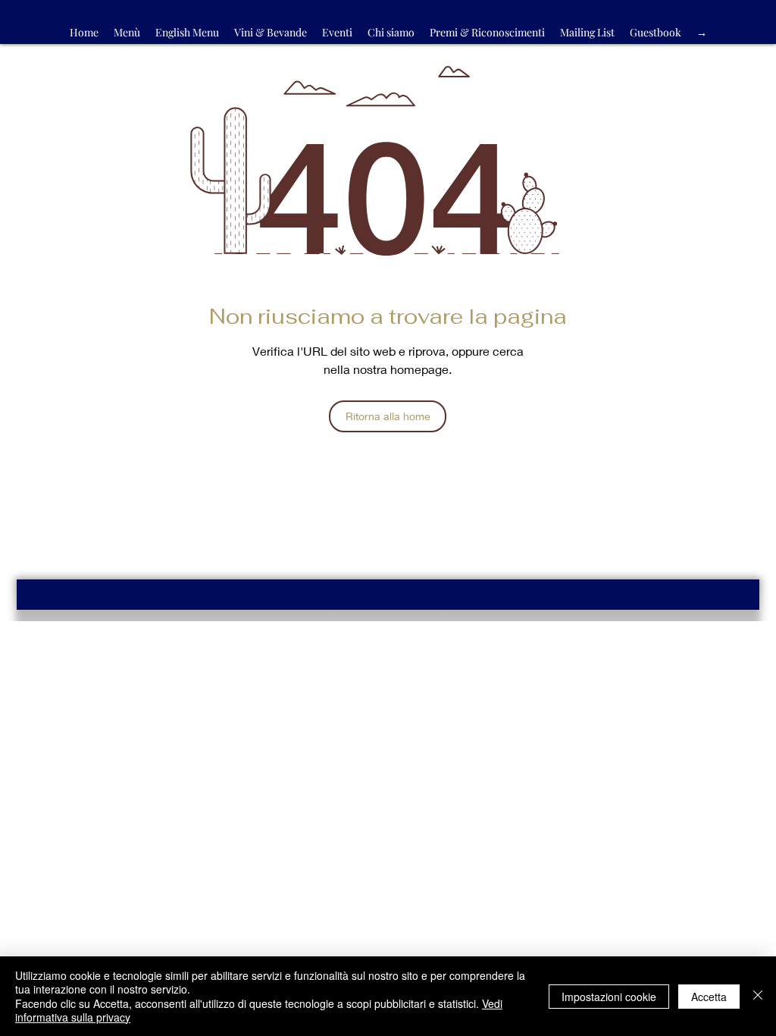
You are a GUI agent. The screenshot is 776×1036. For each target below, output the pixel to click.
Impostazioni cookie (609, 996)
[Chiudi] (758, 996)
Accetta (709, 996)
